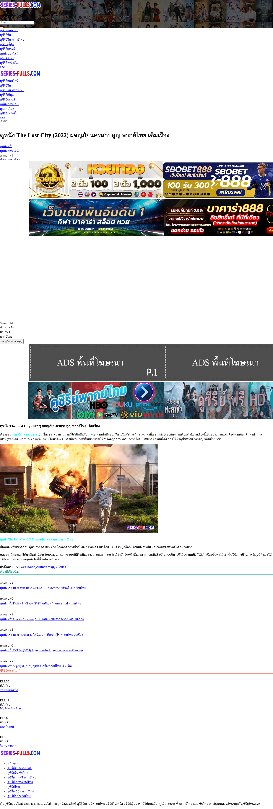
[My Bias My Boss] (136, 694)
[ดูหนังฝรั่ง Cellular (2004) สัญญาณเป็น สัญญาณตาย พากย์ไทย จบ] (136, 638)
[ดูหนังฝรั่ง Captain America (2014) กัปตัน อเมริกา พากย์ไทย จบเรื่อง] (136, 607)
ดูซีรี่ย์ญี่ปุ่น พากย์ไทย (20, 791)
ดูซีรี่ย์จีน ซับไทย (17, 772)
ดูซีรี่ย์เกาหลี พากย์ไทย (21, 777)
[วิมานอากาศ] (136, 731)
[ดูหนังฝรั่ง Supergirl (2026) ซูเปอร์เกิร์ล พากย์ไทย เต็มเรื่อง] (136, 654)
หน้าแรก (13, 763)
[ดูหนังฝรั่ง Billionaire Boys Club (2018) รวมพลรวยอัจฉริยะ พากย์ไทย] (136, 576)
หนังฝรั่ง (61, 567)
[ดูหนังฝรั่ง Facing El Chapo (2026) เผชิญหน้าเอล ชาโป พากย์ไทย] (136, 591)
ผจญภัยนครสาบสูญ (43, 567)
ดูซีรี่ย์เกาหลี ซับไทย (20, 782)
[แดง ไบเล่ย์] (136, 712)
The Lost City (22, 567)
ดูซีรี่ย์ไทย (13, 786)
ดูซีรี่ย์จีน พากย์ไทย (19, 768)
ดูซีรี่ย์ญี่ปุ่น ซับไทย (19, 796)
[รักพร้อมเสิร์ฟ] (136, 675)
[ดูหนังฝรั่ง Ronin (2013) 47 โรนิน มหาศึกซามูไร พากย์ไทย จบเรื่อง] (136, 623)
